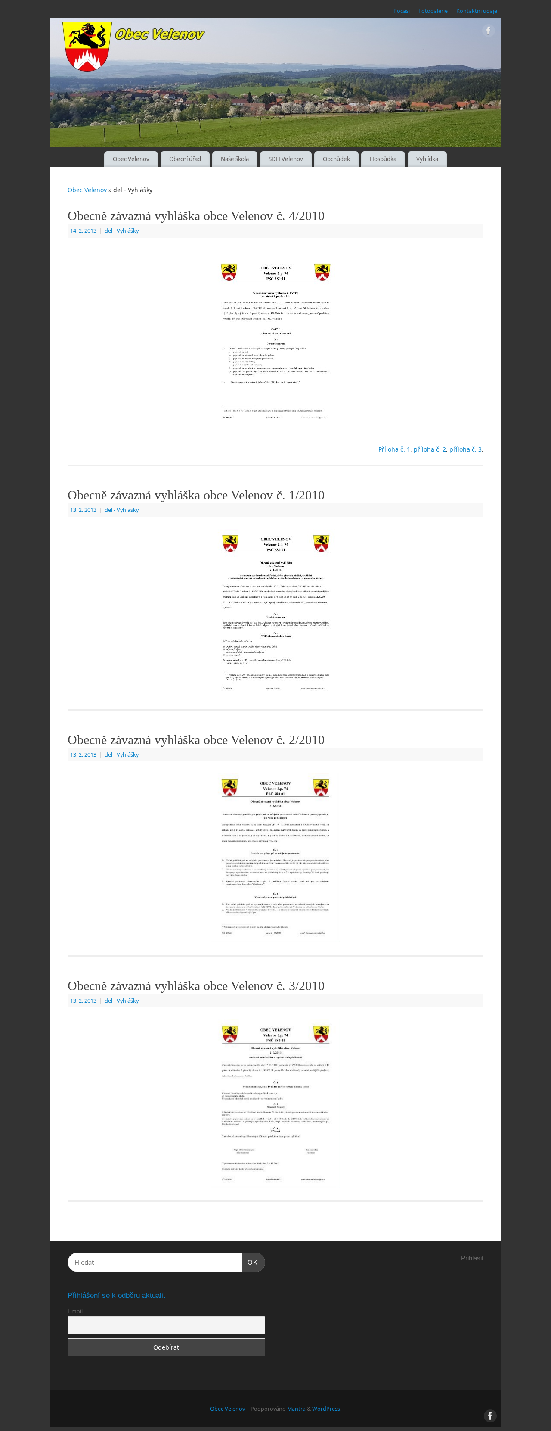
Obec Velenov (131, 159)
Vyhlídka (427, 159)
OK (250, 1262)
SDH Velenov (286, 159)
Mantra (296, 1408)
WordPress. (326, 1408)
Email (75, 1311)
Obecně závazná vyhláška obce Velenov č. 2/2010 (196, 740)
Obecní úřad (185, 159)
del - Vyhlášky (122, 230)
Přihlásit (472, 1258)
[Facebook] (488, 32)
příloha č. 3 (465, 449)
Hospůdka (383, 159)
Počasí (401, 11)
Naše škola (235, 159)
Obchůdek (336, 159)
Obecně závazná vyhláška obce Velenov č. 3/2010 (196, 986)
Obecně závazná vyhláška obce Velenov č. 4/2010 (196, 216)
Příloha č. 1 (394, 449)
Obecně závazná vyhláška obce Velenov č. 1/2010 (196, 495)
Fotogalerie (433, 11)
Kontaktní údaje (476, 11)
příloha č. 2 (430, 449)
